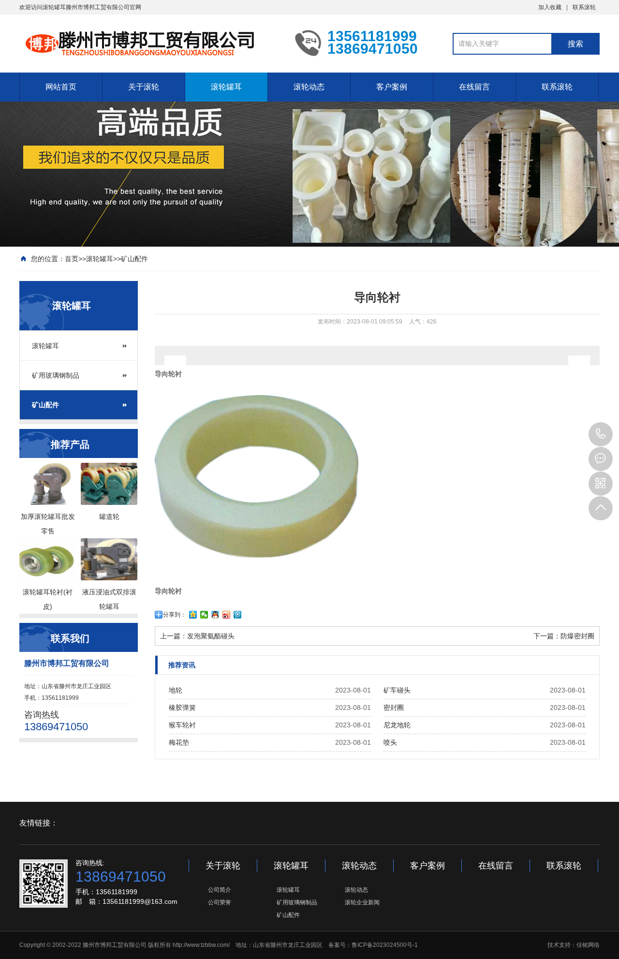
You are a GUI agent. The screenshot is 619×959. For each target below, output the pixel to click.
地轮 (175, 690)
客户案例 (391, 87)
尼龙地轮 (397, 725)
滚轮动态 (309, 87)
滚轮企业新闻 (362, 902)
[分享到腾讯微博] (238, 615)
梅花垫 (179, 742)
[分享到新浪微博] (226, 615)
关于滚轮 (143, 87)
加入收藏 (549, 7)
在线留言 (474, 87)
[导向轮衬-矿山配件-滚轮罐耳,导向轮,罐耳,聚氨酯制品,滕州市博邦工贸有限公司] (149, 42)
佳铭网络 (588, 945)
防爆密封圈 (577, 636)
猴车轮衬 (182, 725)
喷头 (390, 742)
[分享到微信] (204, 615)
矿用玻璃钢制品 (55, 375)
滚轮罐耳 (226, 87)
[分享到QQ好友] (215, 615)
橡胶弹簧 (182, 707)
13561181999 (601, 434)
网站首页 (60, 87)
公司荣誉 (219, 902)
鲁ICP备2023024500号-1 (385, 945)
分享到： (174, 614)
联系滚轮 (584, 7)
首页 (71, 259)
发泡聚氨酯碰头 (211, 636)
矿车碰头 (397, 690)
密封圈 (393, 707)
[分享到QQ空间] (193, 615)
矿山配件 (134, 259)
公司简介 (219, 889)
